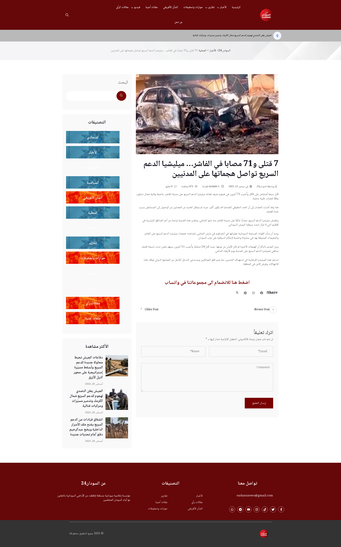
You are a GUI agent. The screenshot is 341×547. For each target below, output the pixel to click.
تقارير (211, 7)
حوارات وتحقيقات (193, 7)
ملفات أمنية (151, 7)
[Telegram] (240, 509)
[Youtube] (248, 509)
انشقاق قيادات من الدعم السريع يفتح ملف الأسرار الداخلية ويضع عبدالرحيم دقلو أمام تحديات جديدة (225, 35)
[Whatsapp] (232, 509)
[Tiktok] (265, 509)
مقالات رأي (197, 502)
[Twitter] (273, 509)
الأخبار (223, 7)
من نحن (178, 22)
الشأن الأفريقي (170, 7)
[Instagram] (257, 509)
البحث (123, 82)
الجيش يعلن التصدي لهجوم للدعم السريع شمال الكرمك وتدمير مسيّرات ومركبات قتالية (86, 399)
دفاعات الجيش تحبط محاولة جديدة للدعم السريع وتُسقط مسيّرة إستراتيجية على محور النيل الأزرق (88, 367)
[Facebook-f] (281, 509)
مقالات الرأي (122, 7)
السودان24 (265, 187)
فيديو (137, 7)
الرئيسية (236, 7)
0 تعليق (169, 187)
